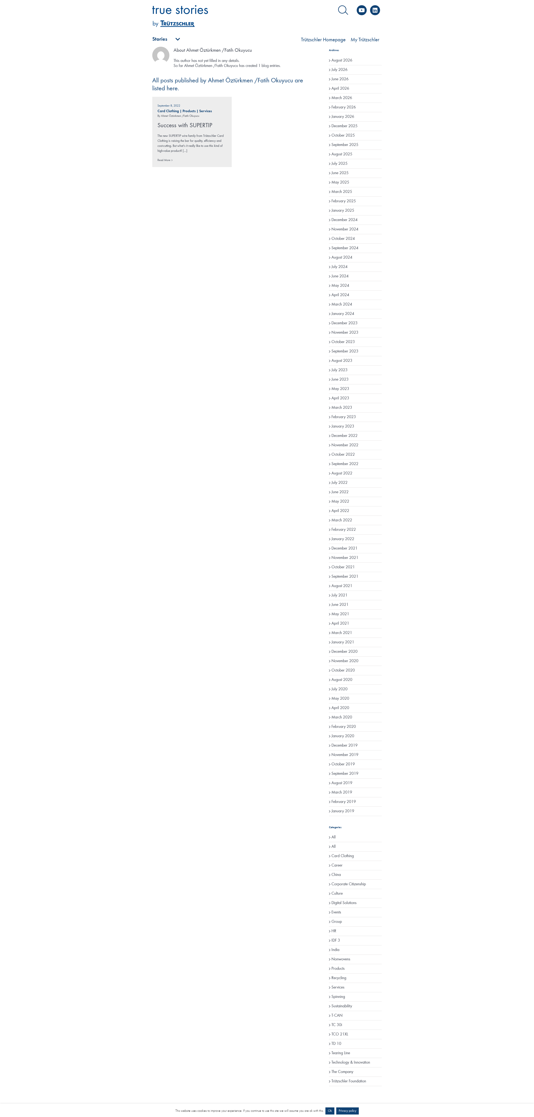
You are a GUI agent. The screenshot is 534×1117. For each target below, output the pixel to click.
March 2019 (341, 792)
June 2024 (340, 276)
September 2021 (344, 577)
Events (336, 912)
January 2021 (342, 642)
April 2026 (340, 89)
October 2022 (343, 455)
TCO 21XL (339, 1034)
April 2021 (340, 623)
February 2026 (343, 107)
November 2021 (344, 558)
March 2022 (341, 520)
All (333, 837)
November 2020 (344, 661)
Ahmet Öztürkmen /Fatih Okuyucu (180, 115)
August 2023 (341, 361)
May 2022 (340, 501)
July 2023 (339, 370)
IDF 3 (335, 940)
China (336, 875)
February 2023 (343, 417)
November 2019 (344, 755)
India (335, 950)
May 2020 (340, 699)
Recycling (338, 978)
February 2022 (343, 530)
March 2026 (341, 98)
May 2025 (340, 182)
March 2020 (341, 717)
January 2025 (342, 211)
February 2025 (343, 201)
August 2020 (341, 680)
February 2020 (343, 727)
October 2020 (343, 670)
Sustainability (341, 1006)
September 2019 (344, 774)
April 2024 (340, 295)
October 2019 (343, 764)
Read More (163, 160)
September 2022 (344, 464)
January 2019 (342, 811)
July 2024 (339, 267)
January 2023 (342, 426)
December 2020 (344, 652)
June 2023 (340, 379)
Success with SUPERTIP (184, 125)
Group (336, 922)
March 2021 (341, 633)
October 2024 (343, 239)
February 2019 (343, 802)
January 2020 (342, 736)
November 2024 (344, 229)
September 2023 (344, 351)
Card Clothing (168, 111)
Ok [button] (330, 1111)
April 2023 (340, 398)
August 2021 (341, 586)
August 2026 (341, 60)
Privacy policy (347, 1111)
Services (205, 111)
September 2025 (344, 145)
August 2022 (341, 473)
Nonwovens (340, 959)
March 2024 (341, 304)
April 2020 (340, 708)
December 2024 (344, 220)
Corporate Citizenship (348, 884)
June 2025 (340, 173)
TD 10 (336, 1044)
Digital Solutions (343, 903)
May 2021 (340, 614)
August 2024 (341, 257)
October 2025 (343, 135)
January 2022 (342, 539)
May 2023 (340, 389)
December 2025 (344, 126)
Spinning (338, 997)
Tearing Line (340, 1053)
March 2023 (341, 408)
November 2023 (344, 333)
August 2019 (341, 783)
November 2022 (344, 445)
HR (333, 931)
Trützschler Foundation (348, 1081)
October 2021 (343, 567)
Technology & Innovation (350, 1062)
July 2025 (339, 164)
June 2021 (340, 605)
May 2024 (340, 286)
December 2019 (344, 745)
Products (189, 111)
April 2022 (340, 511)
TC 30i (336, 1025)
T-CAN (337, 1016)
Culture (337, 894)
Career (337, 865)
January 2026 (342, 117)
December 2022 (344, 436)
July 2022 (339, 483)
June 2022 (340, 492)
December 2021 (344, 548)
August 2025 (341, 154)
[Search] (343, 10)
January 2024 (342, 314)
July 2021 (339, 595)
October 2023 (343, 342)
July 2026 (339, 70)
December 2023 (344, 323)
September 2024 (344, 248)
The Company (342, 1072)
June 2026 (340, 79)
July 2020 (339, 689)
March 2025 (341, 192)
